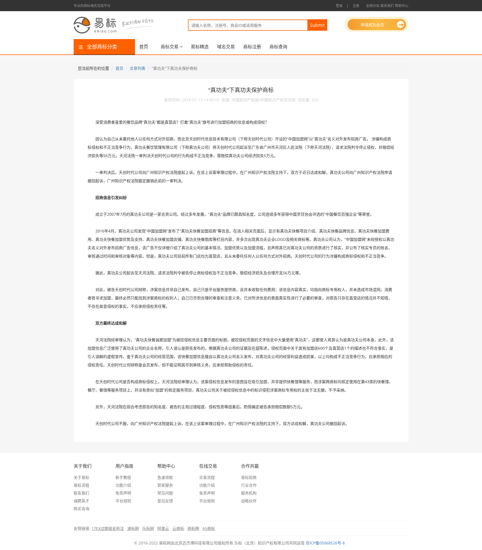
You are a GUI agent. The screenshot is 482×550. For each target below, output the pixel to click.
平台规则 (123, 500)
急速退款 (165, 477)
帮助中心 (401, 5)
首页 (143, 47)
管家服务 (165, 485)
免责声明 (123, 493)
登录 (339, 5)
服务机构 (249, 493)
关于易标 (81, 477)
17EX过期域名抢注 (107, 528)
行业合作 (249, 485)
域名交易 (226, 47)
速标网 (133, 528)
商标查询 (278, 47)
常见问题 (165, 493)
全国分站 (372, 5)
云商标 (178, 528)
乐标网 (148, 528)
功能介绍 (123, 485)
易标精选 (200, 47)
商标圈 (193, 528)
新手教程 (123, 477)
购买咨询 (81, 508)
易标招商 (249, 477)
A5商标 (209, 528)
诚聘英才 (81, 500)
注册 (356, 5)
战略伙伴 (249, 500)
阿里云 (163, 528)
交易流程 (207, 477)
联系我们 (387, 5)
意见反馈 (165, 500)
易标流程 (81, 485)
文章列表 (137, 68)
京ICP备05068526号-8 (325, 543)
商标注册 (252, 47)
